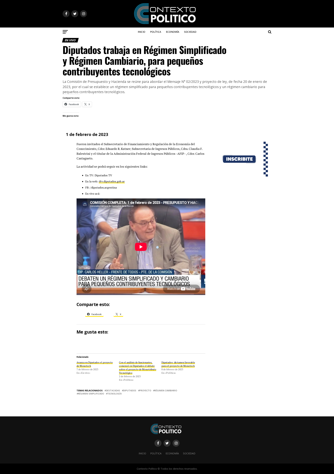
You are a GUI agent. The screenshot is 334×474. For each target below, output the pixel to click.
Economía (172, 31)
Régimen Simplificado (91, 394)
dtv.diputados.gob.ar (112, 181)
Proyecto (145, 390)
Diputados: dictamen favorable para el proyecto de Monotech (178, 364)
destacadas (113, 390)
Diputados (129, 390)
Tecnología (114, 394)
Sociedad (190, 31)
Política (155, 31)
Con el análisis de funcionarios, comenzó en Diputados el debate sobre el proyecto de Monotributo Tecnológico (137, 367)
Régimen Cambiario (165, 390)
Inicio (141, 31)
